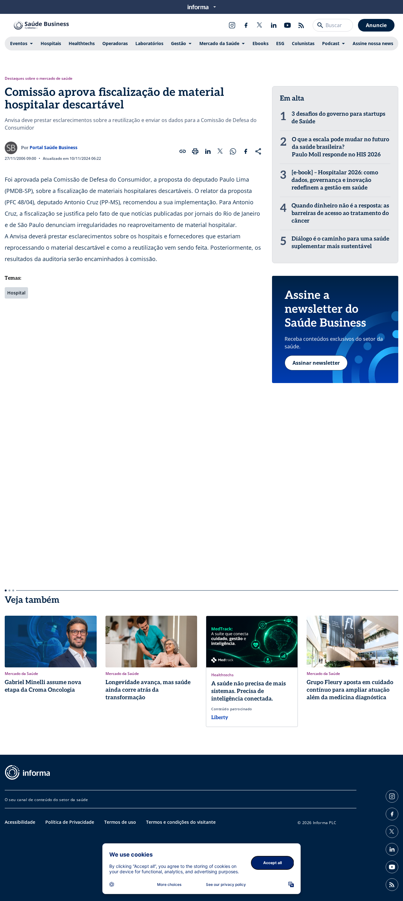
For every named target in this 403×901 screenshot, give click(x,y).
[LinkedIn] (273, 25)
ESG (280, 43)
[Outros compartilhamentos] (258, 151)
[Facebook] (246, 25)
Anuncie (376, 25)
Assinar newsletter (316, 362)
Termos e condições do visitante (181, 822)
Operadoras (115, 43)
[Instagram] (232, 25)
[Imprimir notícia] (195, 151)
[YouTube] (287, 25)
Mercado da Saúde (219, 43)
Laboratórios (149, 43)
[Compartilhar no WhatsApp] (233, 151)
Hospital (16, 293)
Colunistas (303, 43)
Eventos (18, 43)
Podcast (330, 43)
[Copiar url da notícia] (182, 151)
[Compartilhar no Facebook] (245, 151)
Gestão (178, 43)
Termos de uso (120, 822)
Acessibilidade (20, 822)
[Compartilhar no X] (220, 151)
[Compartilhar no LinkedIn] (208, 151)
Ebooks (261, 43)
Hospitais (51, 43)
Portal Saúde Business (53, 147)
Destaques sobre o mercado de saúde (38, 78)
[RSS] (301, 25)
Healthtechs (82, 43)
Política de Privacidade (69, 822)
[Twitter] (259, 25)
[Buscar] (320, 25)
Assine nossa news (373, 43)
